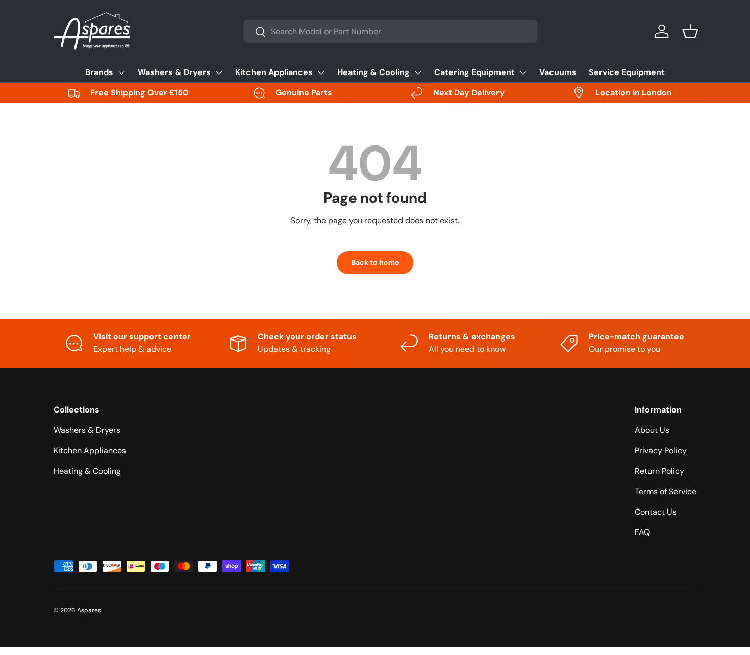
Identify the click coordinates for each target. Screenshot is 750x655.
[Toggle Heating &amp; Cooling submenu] (418, 72)
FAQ (642, 532)
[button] (690, 31)
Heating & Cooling (373, 72)
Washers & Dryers (174, 72)
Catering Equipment (474, 72)
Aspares (89, 610)
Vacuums (558, 72)
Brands (99, 72)
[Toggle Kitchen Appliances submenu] (321, 72)
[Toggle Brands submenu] (121, 72)
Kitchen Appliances (274, 72)
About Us (652, 430)
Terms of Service (665, 491)
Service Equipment (627, 72)
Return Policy (659, 471)
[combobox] (390, 31)
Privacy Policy (661, 450)
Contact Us (656, 511)
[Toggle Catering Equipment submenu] (523, 72)
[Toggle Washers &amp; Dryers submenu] (219, 72)
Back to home (375, 262)
